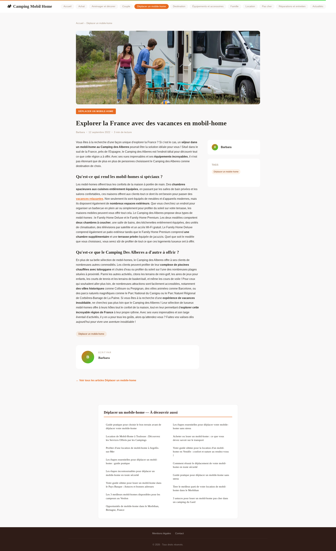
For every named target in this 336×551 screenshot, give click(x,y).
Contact (179, 533)
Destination (179, 6)
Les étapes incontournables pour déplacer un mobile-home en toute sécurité (130, 473)
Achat (81, 6)
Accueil (67, 6)
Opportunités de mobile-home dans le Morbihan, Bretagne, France (132, 508)
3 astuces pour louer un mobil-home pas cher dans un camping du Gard (200, 500)
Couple (126, 6)
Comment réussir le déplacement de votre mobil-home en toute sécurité (199, 465)
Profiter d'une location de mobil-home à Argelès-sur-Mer (132, 449)
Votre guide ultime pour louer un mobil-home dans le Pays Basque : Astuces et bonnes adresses (133, 484)
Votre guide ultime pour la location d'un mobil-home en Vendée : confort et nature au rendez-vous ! (201, 451)
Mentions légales (161, 533)
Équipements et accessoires (207, 6)
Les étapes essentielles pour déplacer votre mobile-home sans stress (200, 426)
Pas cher (267, 6)
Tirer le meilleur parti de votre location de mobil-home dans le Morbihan (199, 488)
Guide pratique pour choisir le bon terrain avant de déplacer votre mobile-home (133, 426)
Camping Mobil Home (29, 6)
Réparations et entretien (292, 6)
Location (250, 6)
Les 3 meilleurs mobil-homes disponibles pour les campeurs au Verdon (133, 496)
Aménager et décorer (103, 6)
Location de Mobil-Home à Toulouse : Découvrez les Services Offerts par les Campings (133, 438)
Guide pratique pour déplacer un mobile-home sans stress (201, 476)
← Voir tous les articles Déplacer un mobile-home (106, 380)
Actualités (318, 6)
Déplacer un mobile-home (151, 6)
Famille (234, 6)
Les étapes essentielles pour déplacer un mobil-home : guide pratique (131, 461)
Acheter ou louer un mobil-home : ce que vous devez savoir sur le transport (198, 438)
